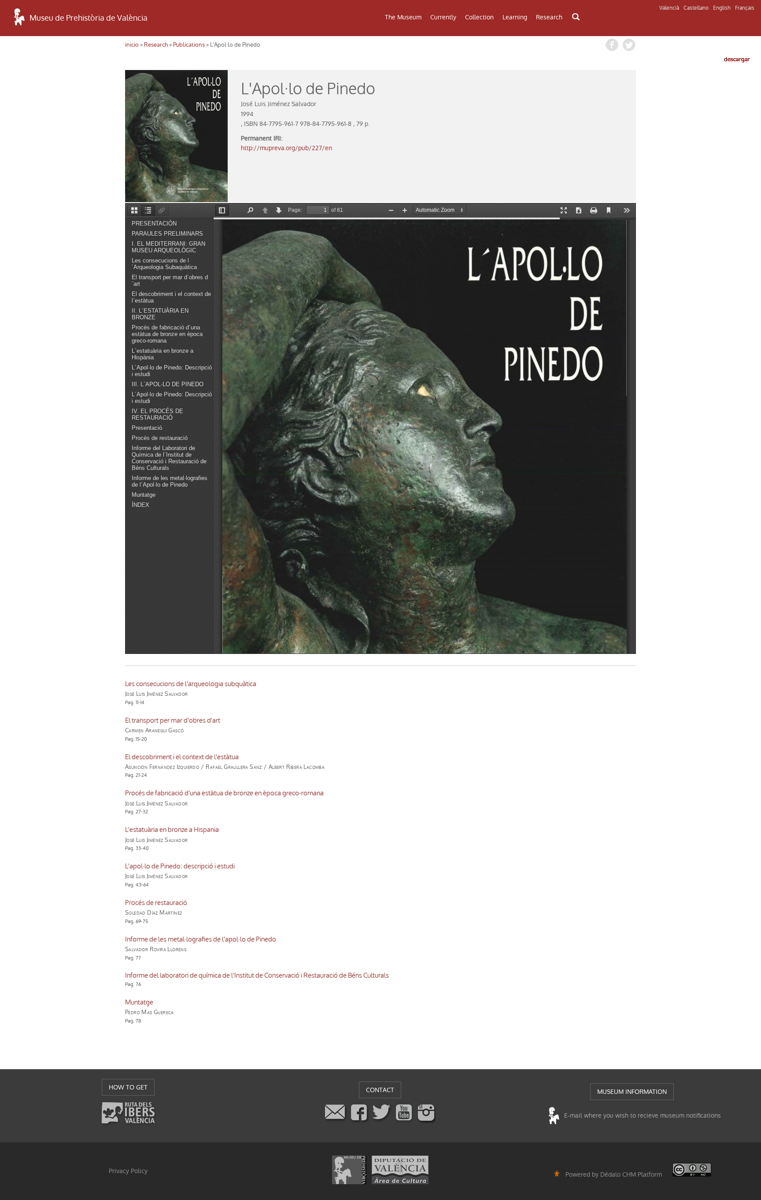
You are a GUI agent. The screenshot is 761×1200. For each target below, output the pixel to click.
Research (549, 17)
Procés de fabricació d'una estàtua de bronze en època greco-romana (224, 793)
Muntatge (139, 1002)
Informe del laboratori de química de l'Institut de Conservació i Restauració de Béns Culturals (257, 975)
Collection (479, 17)
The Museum (403, 17)
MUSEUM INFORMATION (632, 1091)
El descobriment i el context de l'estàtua (182, 757)
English (722, 7)
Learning (514, 17)
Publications (189, 44)
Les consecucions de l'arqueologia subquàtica (190, 683)
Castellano (696, 7)
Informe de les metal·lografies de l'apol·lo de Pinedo (200, 939)
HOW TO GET (128, 1087)
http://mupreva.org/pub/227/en (286, 148)
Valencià (669, 7)
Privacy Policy (128, 1171)
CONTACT (380, 1090)
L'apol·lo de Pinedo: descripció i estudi (180, 866)
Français (744, 7)
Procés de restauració (156, 902)
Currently (443, 17)
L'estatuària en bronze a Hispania (172, 829)
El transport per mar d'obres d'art (172, 720)
